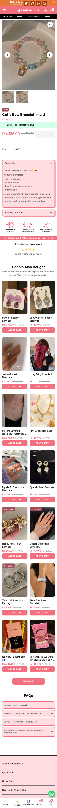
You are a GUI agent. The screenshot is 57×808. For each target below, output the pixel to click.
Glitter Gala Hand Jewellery (39, 545)
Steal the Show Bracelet (38, 602)
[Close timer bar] (54, 2)
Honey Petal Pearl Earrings (11, 545)
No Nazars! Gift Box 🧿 (13, 658)
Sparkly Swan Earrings (42, 487)
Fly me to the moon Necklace (13, 489)
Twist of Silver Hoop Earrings (13, 602)
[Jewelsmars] (28, 10)
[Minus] (38, 134)
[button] (50, 24)
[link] (40, 16)
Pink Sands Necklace (41, 430)
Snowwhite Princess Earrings (41, 319)
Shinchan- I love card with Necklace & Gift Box (41, 658)
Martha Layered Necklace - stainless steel (13, 432)
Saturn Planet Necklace (9, 376)
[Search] (45, 10)
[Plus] (50, 134)
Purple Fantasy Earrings (10, 319)
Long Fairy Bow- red (41, 374)
